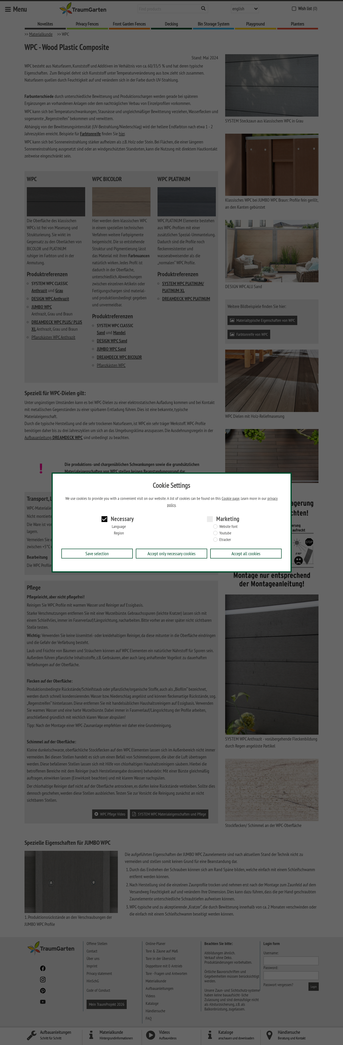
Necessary (122, 518)
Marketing (227, 518)
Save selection (97, 553)
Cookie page (230, 498)
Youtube (225, 533)
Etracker (225, 539)
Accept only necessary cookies (171, 553)
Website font (228, 526)
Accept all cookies (245, 553)
